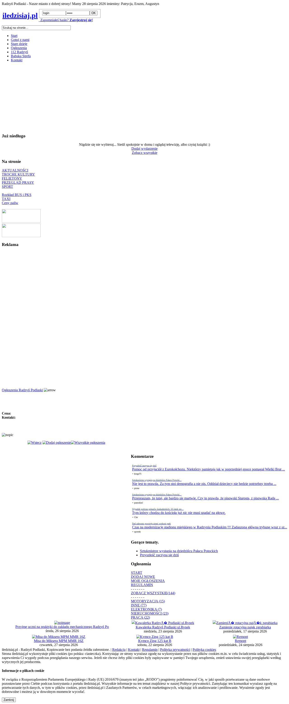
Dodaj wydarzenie (144, 148)
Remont (240, 641)
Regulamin (150, 649)
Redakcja (119, 649)
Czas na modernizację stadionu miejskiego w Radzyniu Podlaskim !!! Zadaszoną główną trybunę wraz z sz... (209, 527)
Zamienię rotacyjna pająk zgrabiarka (245, 627)
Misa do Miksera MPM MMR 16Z (59, 641)
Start (14, 36)
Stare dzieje (19, 44)
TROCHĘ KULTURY (18, 174)
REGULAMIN (142, 585)
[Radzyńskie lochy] (21, 236)
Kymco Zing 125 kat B (154, 641)
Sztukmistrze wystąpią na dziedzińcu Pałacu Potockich (179, 551)
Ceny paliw (10, 203)
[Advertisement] (137, 97)
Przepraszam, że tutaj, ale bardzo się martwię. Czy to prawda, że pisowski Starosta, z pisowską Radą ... (205, 498)
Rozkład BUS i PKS (16, 195)
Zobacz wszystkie (144, 153)
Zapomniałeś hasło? (54, 20)
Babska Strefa (21, 56)
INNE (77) (139, 605)
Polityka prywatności (175, 649)
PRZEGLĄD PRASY (18, 182)
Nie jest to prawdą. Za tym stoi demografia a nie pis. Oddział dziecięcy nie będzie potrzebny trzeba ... (204, 484)
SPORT (7, 187)
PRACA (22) (140, 617)
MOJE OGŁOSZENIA (148, 581)
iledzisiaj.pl (20, 15)
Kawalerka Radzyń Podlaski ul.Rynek (163, 627)
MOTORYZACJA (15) (148, 601)
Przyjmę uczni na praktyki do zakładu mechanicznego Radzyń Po (62, 627)
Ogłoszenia (19, 48)
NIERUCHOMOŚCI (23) (149, 613)
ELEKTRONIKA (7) (146, 609)
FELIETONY (12, 178)
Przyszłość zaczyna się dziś (159, 555)
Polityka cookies (204, 649)
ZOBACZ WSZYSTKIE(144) (153, 593)
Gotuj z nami (20, 40)
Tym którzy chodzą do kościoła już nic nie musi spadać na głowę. (179, 513)
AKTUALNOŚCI (15, 170)
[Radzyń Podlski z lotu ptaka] (21, 221)
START (136, 573)
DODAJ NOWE (143, 577)
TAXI (6, 199)
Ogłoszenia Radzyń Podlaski (22, 390)
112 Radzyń (19, 52)
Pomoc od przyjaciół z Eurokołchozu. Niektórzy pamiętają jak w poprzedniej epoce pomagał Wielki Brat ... (208, 469)
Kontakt (16, 60)
